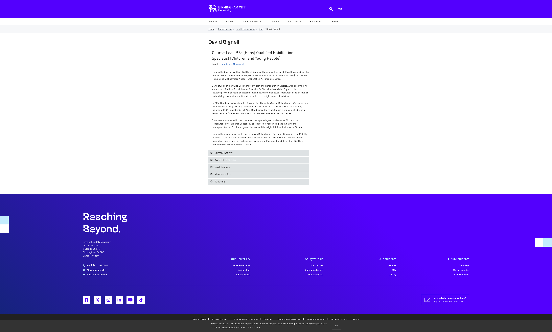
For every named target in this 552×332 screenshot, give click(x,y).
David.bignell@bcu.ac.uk (232, 64)
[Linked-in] (119, 300)
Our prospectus (461, 270)
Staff (261, 29)
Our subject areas (314, 270)
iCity (394, 270)
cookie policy (228, 327)
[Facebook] (86, 300)
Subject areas (225, 29)
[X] (97, 300)
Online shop (244, 270)
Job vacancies (243, 275)
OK (336, 326)
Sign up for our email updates (450, 300)
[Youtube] (130, 300)
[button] (213, 22)
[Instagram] (108, 300)
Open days (464, 265)
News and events (241, 265)
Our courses (316, 265)
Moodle (392, 265)
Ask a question (461, 275)
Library (392, 275)
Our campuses (315, 275)
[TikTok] (141, 300)
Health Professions (245, 29)
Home (211, 29)
